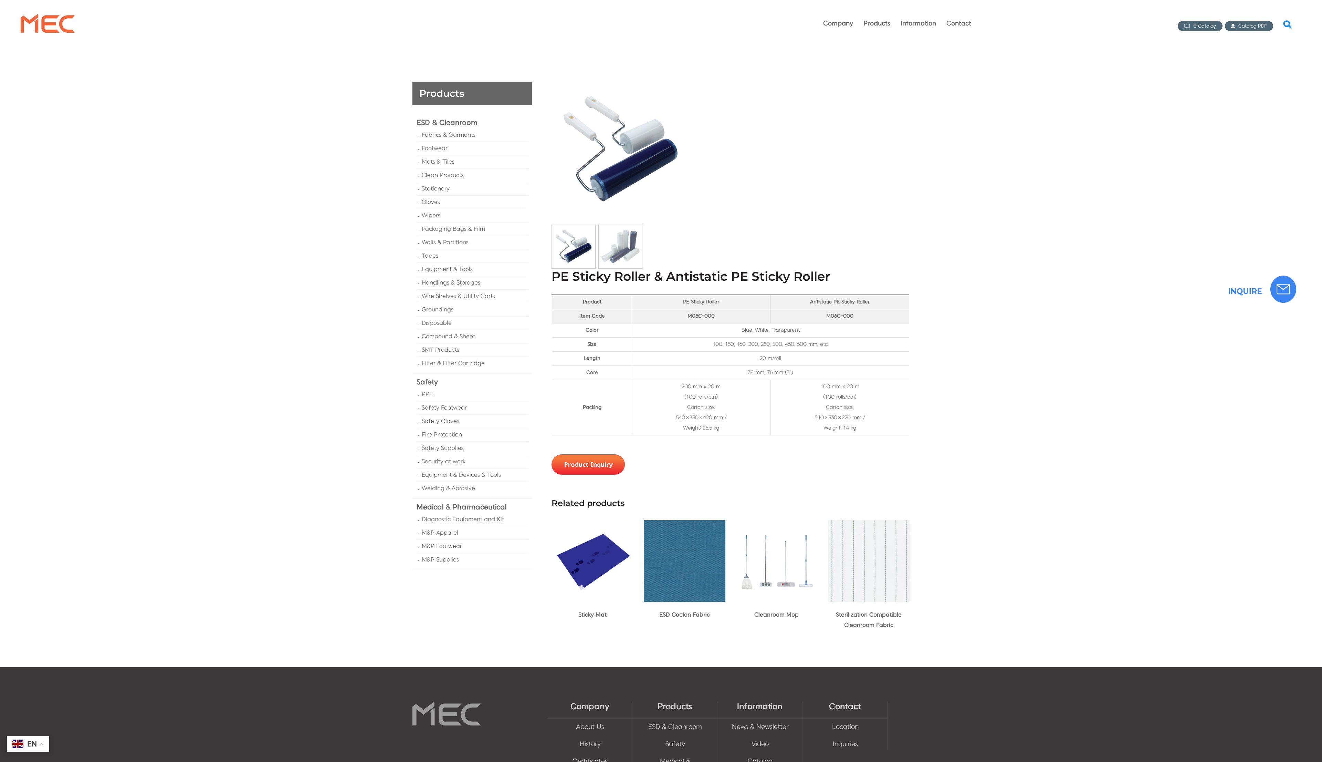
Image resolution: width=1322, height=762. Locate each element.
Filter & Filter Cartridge (453, 363)
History (590, 744)
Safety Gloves (440, 421)
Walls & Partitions (445, 242)
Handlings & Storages (451, 283)
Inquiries (845, 744)
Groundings (437, 310)
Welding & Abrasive (448, 488)
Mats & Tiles (438, 162)
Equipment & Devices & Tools (461, 475)
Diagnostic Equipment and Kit (463, 519)
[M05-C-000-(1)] (620, 150)
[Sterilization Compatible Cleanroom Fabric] (869, 525)
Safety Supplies (443, 448)
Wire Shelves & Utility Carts (458, 296)
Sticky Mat (592, 615)
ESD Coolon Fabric (684, 615)
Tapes (430, 256)
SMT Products (440, 350)
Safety (427, 382)
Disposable (437, 323)
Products (675, 706)
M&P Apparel (440, 533)
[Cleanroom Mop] (776, 525)
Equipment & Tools (447, 269)
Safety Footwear (444, 408)
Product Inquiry (588, 464)
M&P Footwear (442, 546)
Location (845, 727)
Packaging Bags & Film (453, 229)
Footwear (435, 148)
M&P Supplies (440, 560)
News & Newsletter (760, 727)
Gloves (431, 202)
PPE (427, 394)
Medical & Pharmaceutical (461, 507)
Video (760, 744)
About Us (590, 727)
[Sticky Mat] (592, 525)
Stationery (436, 189)
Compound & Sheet (448, 336)
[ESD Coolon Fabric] (684, 525)
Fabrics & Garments (448, 135)
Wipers (431, 216)
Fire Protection (442, 435)
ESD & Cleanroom (447, 123)
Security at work (443, 462)
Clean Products (443, 175)
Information (760, 706)
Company (589, 706)
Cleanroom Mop (776, 615)
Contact (845, 706)
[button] (1287, 23)
